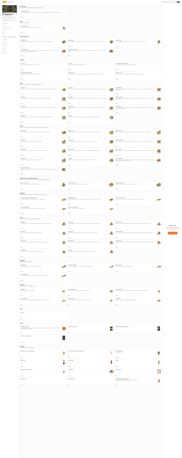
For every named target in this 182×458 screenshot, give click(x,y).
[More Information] (16, 14)
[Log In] (173, 2)
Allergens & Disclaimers (11, 17)
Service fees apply (5, 17)
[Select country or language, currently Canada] (169, 2)
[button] (9, 23)
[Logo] (5, 2)
